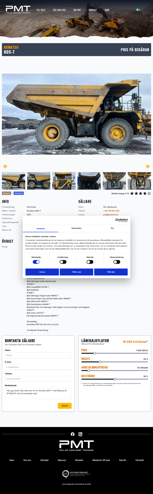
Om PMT (77, 10)
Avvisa (42, 272)
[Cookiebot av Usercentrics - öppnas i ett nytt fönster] (117, 220)
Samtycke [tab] (41, 228)
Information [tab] (76, 228)
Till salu (40, 10)
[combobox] (138, 10)
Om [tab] (112, 228)
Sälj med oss (59, 10)
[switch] (63, 262)
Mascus (62, 460)
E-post (8, 362)
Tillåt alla (111, 272)
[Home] (18, 9)
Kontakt (93, 10)
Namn (7, 350)
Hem (11, 460)
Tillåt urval (76, 272)
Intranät (140, 460)
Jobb (107, 10)
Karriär (122, 460)
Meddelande (11, 385)
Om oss (27, 460)
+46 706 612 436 (111, 211)
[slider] (94, 353)
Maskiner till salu (101, 460)
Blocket (79, 460)
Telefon (8, 373)
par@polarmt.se (110, 214)
